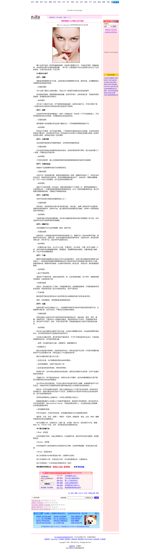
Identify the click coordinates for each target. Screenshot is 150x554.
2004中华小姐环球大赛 (111, 86)
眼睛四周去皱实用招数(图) (41, 509)
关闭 (97, 493)
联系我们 (68, 539)
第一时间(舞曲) (46, 518)
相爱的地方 (64, 521)
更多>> (97, 513)
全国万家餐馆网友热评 (111, 95)
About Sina (54, 539)
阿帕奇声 (78, 518)
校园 (85, 2)
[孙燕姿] (56, 516)
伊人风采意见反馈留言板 (62, 537)
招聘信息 (74, 539)
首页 (32, 2)
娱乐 (45, 2)
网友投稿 (81, 467)
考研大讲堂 (107, 84)
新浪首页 (52, 17)
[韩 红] (56, 518)
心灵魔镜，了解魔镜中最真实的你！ (55, 513)
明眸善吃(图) (36, 501)
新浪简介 (47, 539)
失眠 (62, 523)
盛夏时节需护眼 (37, 503)
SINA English (88, 539)
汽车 (63, 2)
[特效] (73, 516)
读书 (81, 2)
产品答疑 (103, 539)
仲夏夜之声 (78, 516)
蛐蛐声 (77, 521)
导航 (108, 2)
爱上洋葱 (84, 513)
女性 (77, 2)
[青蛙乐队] (57, 521)
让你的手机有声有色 (74, 513)
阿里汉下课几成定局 (110, 80)
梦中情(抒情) (46, 521)
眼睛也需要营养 (37, 507)
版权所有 (72, 546)
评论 (72, 493)
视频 (50, 2)
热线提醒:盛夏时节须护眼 (41, 505)
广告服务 (61, 539)
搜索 (103, 2)
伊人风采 (59, 17)
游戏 (72, 2)
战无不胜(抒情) (46, 523)
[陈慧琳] (38, 516)
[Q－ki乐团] (57, 523)
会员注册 (96, 539)
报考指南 (114, 84)
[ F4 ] (38, 518)
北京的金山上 (63, 518)
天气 (90, 2)
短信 (94, 2)
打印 (85, 493)
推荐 (76, 493)
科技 (59, 2)
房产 (68, 2)
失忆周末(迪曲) (46, 516)
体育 (41, 2)
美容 (65, 17)
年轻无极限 (62, 516)
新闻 (37, 2)
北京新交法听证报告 (110, 82)
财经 (54, 2)
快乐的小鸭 (78, 523)
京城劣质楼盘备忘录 (110, 88)
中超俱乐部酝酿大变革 (111, 78)
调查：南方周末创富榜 (111, 91)
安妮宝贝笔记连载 (109, 93)
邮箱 (99, 2)
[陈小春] (38, 523)
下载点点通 (91, 493)
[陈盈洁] (38, 521)
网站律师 (81, 539)
